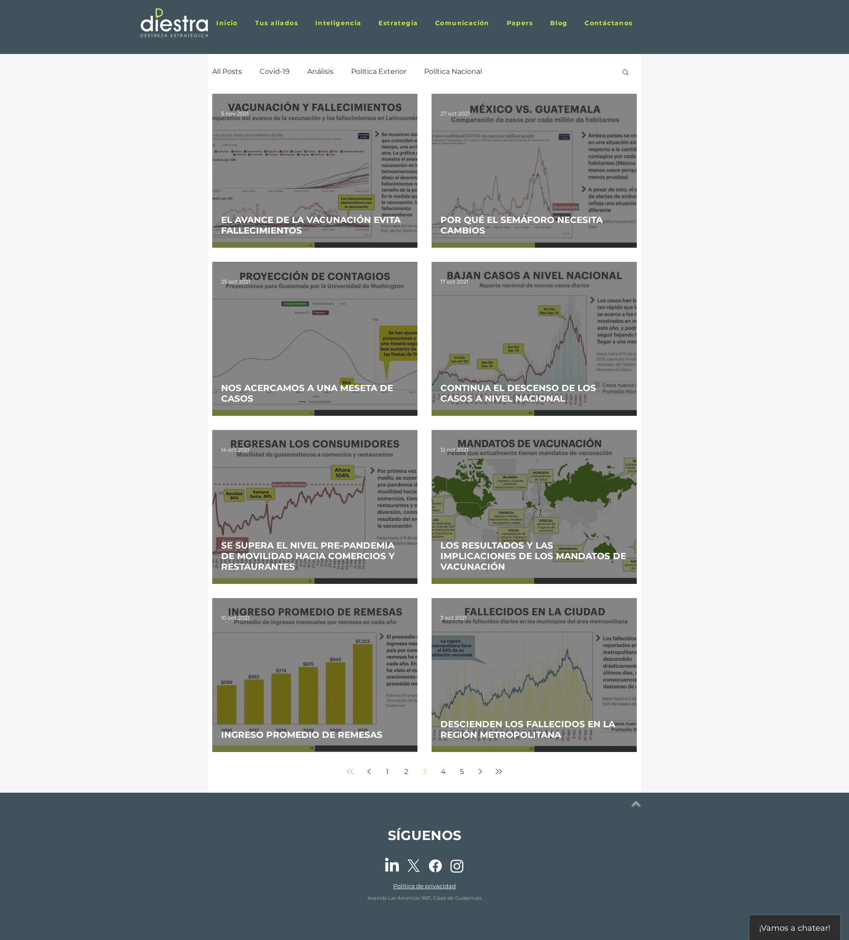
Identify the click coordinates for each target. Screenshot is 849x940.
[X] (413, 866)
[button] (519, 23)
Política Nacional (453, 71)
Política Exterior (378, 71)
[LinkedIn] (392, 866)
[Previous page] (369, 771)
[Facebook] (435, 866)
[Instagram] (457, 866)
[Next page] (480, 771)
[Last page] (499, 771)
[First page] (350, 771)
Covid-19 (275, 71)
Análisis (320, 71)
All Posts (227, 71)
